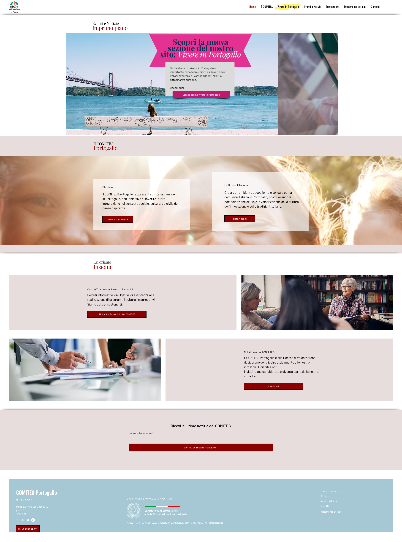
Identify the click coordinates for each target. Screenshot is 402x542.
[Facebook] (17, 520)
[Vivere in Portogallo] (199, 131)
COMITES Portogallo (36, 492)
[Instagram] (22, 520)
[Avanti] (333, 84)
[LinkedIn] (33, 520)
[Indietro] (70, 84)
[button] (266, 7)
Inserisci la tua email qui (140, 433)
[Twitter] (28, 520)
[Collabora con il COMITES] (204, 132)
